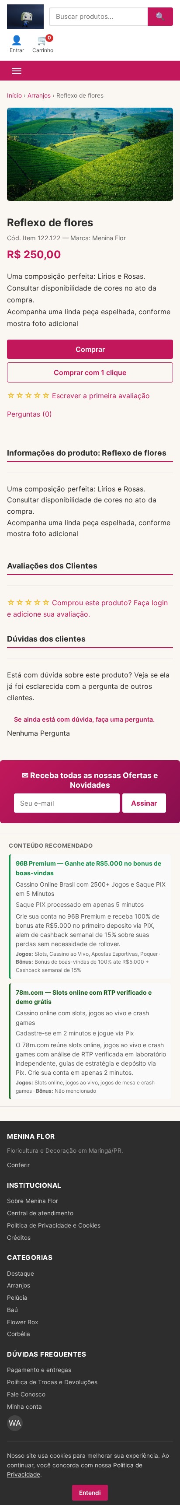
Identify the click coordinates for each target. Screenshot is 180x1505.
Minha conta (24, 1406)
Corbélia (18, 1333)
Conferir (18, 1164)
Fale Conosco (26, 1394)
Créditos (19, 1237)
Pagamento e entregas (39, 1369)
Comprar (90, 349)
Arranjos (39, 95)
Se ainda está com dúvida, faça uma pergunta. (84, 719)
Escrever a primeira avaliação (101, 395)
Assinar (144, 803)
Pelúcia (17, 1297)
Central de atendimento (40, 1213)
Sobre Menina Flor (32, 1200)
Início (14, 95)
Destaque (20, 1273)
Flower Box (22, 1322)
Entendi (90, 1492)
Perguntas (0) (29, 414)
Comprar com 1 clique (90, 372)
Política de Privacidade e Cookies (53, 1225)
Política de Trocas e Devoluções (52, 1382)
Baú (12, 1309)
